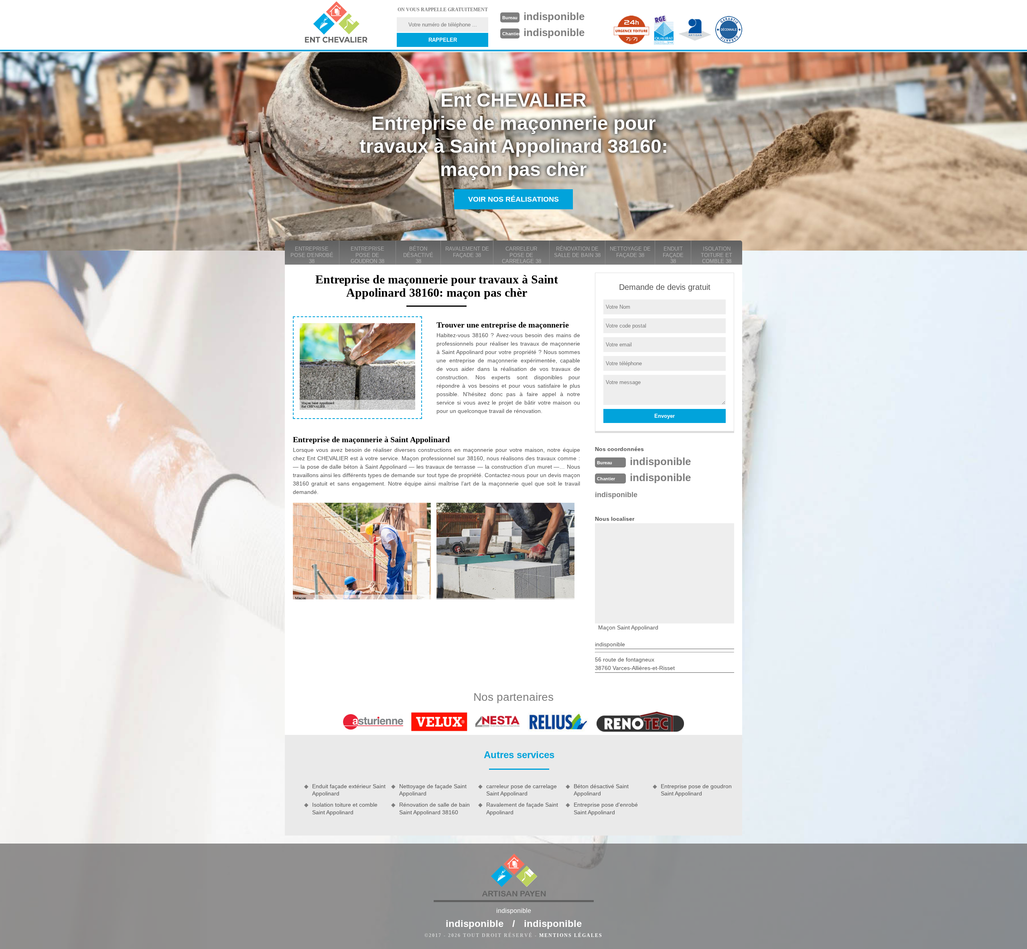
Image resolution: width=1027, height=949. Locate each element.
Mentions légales (571, 935)
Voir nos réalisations (513, 199)
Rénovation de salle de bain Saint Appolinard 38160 (434, 808)
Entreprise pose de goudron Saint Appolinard (696, 790)
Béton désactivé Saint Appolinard (601, 790)
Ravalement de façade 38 (467, 252)
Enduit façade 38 (673, 255)
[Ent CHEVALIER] (336, 23)
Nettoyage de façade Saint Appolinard (433, 790)
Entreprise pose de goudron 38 (367, 255)
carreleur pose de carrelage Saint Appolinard (521, 790)
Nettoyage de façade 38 (630, 252)
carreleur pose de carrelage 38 (521, 255)
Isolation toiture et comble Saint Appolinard (345, 808)
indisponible (554, 16)
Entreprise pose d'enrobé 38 (311, 255)
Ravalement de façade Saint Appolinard (522, 808)
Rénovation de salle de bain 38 (577, 252)
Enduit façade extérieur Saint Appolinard (349, 790)
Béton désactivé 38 (418, 255)
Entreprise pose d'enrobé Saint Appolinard (606, 808)
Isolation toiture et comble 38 (716, 255)
